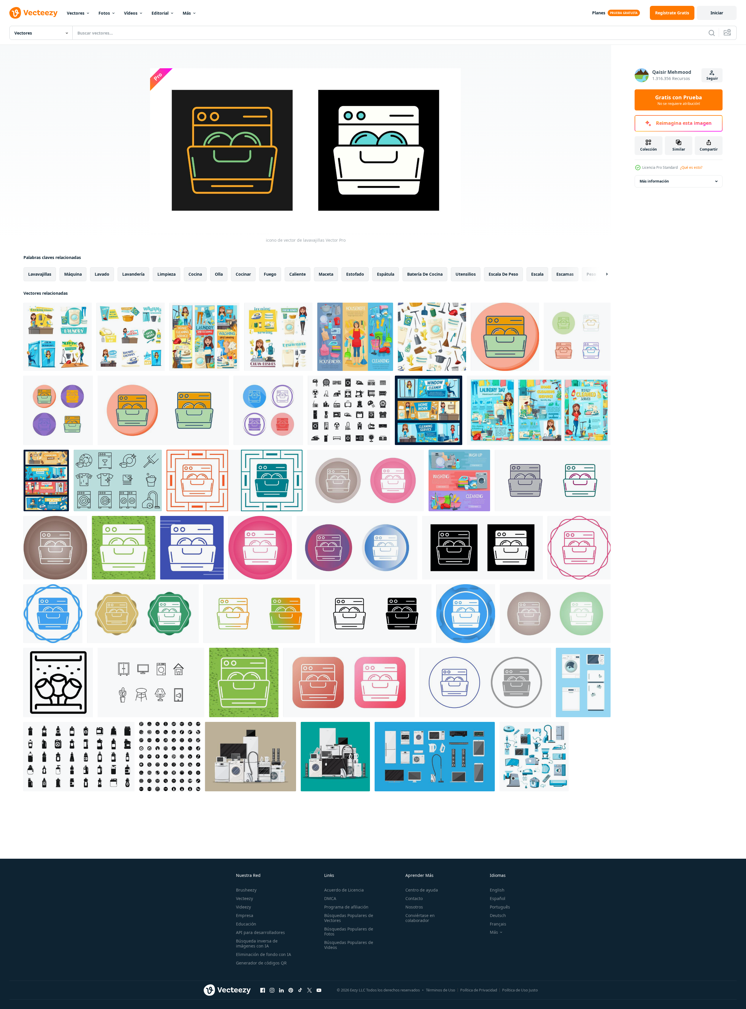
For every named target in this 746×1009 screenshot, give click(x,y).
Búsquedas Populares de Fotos (348, 931)
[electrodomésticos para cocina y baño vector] (534, 756)
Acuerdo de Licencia (344, 890)
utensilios (466, 274)
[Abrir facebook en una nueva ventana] (262, 990)
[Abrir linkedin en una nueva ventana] (281, 990)
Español (497, 898)
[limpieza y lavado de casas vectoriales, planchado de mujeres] (278, 337)
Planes (598, 13)
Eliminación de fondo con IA (263, 954)
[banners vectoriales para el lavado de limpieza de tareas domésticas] (355, 337)
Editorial (160, 13)
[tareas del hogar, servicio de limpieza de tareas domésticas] (428, 410)
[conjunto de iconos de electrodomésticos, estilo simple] (349, 410)
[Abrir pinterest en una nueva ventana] (290, 990)
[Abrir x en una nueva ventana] (309, 990)
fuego (270, 274)
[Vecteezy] (33, 13)
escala (537, 274)
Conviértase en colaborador (420, 918)
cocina (195, 274)
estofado (355, 274)
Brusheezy (246, 890)
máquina (73, 274)
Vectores (75, 13)
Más (187, 13)
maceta (326, 274)
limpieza (166, 274)
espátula (385, 274)
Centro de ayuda (421, 890)
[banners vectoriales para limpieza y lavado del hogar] (459, 480)
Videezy (243, 907)
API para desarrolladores (260, 932)
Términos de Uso (440, 990)
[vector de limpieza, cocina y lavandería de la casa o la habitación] (57, 337)
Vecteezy (244, 898)
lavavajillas (39, 274)
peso (591, 274)
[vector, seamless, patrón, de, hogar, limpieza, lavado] (432, 337)
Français (498, 924)
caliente (297, 274)
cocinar (243, 274)
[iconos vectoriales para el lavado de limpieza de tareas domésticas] (130, 337)
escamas (565, 274)
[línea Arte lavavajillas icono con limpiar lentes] (58, 682)
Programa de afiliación (346, 907)
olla (219, 274)
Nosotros (414, 907)
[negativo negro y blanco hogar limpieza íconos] (169, 756)
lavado (102, 274)
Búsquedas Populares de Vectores (348, 918)
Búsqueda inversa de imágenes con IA (257, 943)
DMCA (330, 898)
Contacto (414, 898)
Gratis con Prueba (678, 100)
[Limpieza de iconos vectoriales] (118, 480)
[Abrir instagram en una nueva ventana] (272, 990)
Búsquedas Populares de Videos (348, 945)
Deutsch (498, 915)
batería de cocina (425, 274)
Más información (654, 181)
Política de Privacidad (478, 990)
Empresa (244, 915)
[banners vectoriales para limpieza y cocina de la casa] (46, 480)
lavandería (133, 274)
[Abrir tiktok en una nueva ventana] (300, 990)
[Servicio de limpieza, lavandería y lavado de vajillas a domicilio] (204, 337)
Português (500, 907)
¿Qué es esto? (691, 167)
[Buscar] (711, 32)
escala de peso (503, 274)
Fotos (104, 13)
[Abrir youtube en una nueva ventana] (319, 990)
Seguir (712, 78)
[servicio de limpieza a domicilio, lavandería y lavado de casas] (539, 410)
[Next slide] (601, 274)
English (497, 890)
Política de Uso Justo (520, 990)
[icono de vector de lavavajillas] (505, 337)
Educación (246, 924)
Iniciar (717, 13)
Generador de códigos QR (261, 963)
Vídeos (130, 13)
